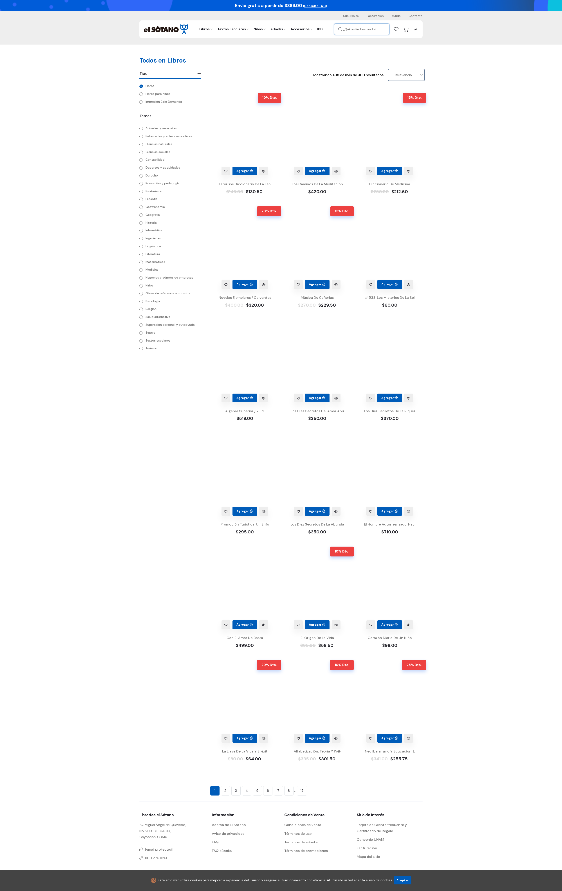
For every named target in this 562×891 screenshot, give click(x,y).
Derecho (152, 175)
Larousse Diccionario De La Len (245, 184)
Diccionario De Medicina (389, 184)
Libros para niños (158, 94)
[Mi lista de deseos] (396, 29)
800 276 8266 (156, 858)
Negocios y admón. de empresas (169, 277)
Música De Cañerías (317, 297)
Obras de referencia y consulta (168, 293)
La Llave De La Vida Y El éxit (244, 751)
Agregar (243, 171)
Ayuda (396, 16)
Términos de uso (298, 833)
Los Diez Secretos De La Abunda (317, 524)
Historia (151, 223)
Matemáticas (155, 262)
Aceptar (402, 880)
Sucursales (351, 16)
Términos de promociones (306, 850)
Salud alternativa (158, 317)
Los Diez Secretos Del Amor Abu (317, 411)
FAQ (215, 842)
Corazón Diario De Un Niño (390, 637)
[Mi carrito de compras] (406, 29)
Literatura (153, 254)
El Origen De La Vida (317, 637)
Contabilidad (155, 160)
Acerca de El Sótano (229, 825)
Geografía (153, 215)
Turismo (151, 348)
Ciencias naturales (159, 144)
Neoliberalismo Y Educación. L (390, 751)
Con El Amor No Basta (245, 637)
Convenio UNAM (370, 839)
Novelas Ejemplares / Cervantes (245, 297)
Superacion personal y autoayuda (170, 325)
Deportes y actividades (163, 167)
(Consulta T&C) (315, 6)
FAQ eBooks (222, 850)
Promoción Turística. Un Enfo (245, 524)
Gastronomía (155, 207)
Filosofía (151, 199)
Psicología (153, 301)
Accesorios (300, 29)
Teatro (150, 333)
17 (302, 790)
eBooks (276, 29)
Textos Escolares (231, 29)
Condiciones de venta (302, 825)
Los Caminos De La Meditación (317, 184)
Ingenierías (153, 238)
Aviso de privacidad (228, 833)
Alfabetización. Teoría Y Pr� (317, 751)
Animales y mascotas (161, 128)
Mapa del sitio (368, 856)
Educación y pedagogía (163, 183)
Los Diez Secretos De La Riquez (390, 411)
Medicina (152, 270)
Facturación (375, 16)
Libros (204, 29)
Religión (151, 309)
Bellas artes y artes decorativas (169, 136)
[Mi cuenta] (415, 29)
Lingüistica (153, 246)
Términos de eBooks (301, 842)
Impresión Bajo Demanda (164, 102)
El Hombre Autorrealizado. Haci (390, 524)
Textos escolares (158, 340)
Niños (258, 29)
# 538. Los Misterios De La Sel (390, 297)
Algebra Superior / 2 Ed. (244, 411)
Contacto (416, 16)
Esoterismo (154, 191)
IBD (320, 29)
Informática (154, 230)
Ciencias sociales (158, 152)
